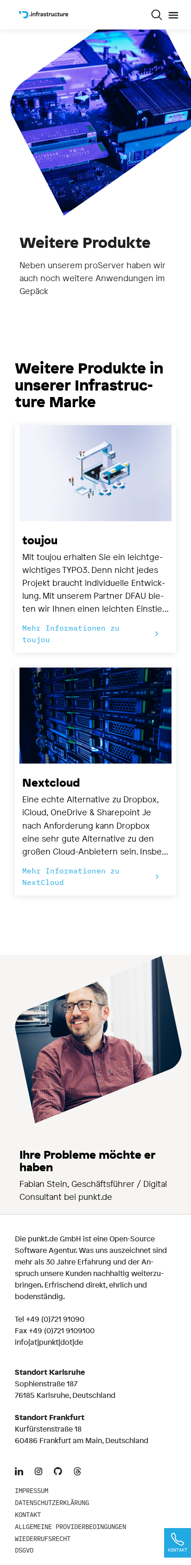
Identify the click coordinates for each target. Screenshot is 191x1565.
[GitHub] (58, 1472)
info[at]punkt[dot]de (49, 1342)
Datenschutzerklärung (52, 1503)
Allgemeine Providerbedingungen (70, 1527)
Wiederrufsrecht (42, 1539)
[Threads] (77, 1472)
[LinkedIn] (19, 1472)
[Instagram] (38, 1472)
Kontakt (28, 1515)
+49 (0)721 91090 (55, 1319)
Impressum (31, 1491)
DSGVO (24, 1550)
